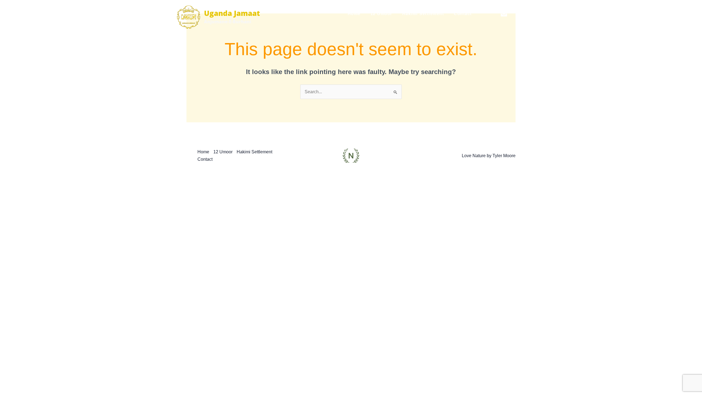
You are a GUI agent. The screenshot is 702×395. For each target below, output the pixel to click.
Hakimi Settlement (423, 13)
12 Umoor (381, 13)
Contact (463, 13)
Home (354, 13)
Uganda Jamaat (232, 13)
